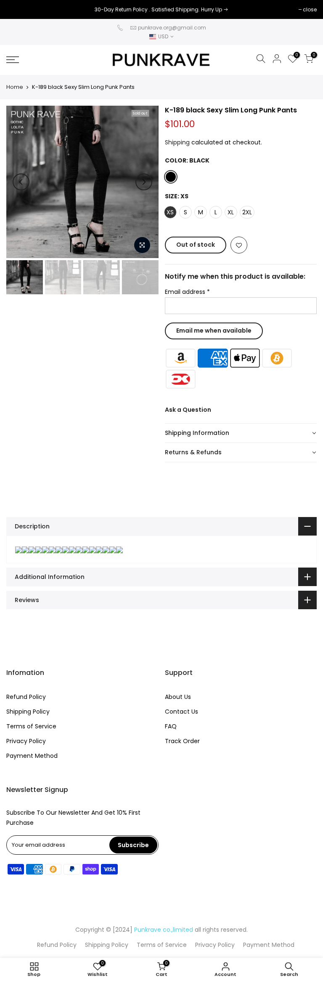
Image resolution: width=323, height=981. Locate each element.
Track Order (182, 741)
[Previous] (21, 181)
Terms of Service (31, 726)
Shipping (177, 142)
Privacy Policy (26, 741)
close (17, 9)
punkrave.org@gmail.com (172, 27)
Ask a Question (188, 409)
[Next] (143, 181)
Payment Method (32, 756)
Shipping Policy (28, 711)
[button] (241, 433)
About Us (178, 697)
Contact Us (181, 711)
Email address (187, 292)
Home (14, 87)
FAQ (171, 726)
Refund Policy (26, 697)
